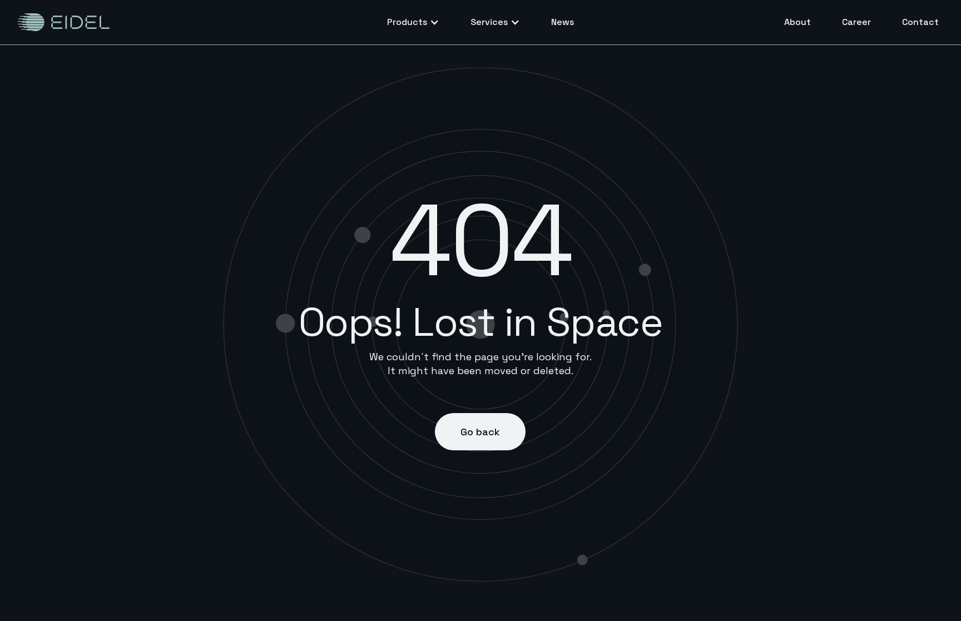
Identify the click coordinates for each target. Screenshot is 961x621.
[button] (413, 22)
